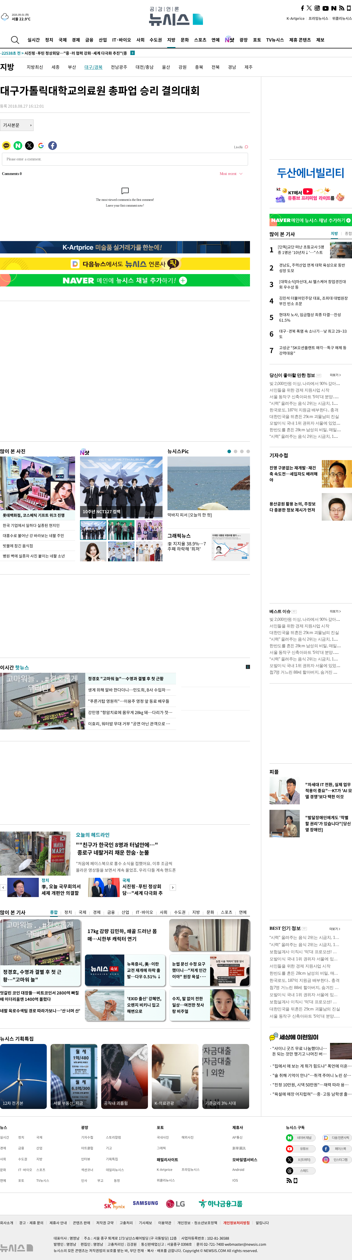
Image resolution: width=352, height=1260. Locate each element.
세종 (55, 67)
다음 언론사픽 (340, 1137)
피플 (274, 771)
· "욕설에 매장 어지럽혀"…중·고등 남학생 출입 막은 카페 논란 (311, 1094)
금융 (89, 39)
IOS (235, 1180)
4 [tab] (248, 451)
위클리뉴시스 (342, 18)
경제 (76, 39)
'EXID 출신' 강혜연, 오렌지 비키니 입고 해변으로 (144, 1005)
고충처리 (126, 1222)
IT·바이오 (121, 39)
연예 (215, 39)
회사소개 (6, 1222)
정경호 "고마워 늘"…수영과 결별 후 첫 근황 (125, 679)
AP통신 (237, 1137)
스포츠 (200, 39)
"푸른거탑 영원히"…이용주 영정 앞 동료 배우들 (128, 701)
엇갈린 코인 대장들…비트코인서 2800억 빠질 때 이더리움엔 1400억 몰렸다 (39, 996)
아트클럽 (87, 1148)
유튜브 (304, 1148)
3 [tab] (242, 451)
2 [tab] (235, 451)
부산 (72, 67)
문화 (185, 39)
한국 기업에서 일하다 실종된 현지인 (31, 525)
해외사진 (188, 1137)
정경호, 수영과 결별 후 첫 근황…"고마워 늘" (32, 975)
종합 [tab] (348, 233)
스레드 (304, 1170)
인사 (84, 1180)
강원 (182, 67)
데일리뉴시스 (115, 1169)
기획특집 (112, 1159)
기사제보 (145, 1222)
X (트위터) (304, 1159)
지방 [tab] (334, 233)
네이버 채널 (304, 1137)
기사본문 (11, 125)
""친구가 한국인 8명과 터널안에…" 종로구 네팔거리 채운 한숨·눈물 (117, 848)
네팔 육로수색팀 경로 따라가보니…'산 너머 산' (40, 1011)
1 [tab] (229, 451)
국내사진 (163, 1137)
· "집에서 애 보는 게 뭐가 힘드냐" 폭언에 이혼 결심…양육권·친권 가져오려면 (311, 1066)
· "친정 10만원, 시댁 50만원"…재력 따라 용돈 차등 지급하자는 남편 (311, 1084)
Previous (3, 887)
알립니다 (262, 1222)
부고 (100, 1180)
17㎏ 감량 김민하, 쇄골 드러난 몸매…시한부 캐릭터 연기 (122, 934)
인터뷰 (85, 1159)
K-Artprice (296, 18)
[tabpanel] (208, 491)
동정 (117, 1180)
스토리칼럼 (113, 1137)
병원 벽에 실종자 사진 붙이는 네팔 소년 (34, 556)
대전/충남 (145, 67)
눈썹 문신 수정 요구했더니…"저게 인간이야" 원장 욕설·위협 (189, 970)
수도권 (156, 39)
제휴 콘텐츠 (300, 39)
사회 (140, 39)
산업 (103, 39)
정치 (49, 39)
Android (238, 1169)
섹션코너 (87, 1169)
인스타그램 (340, 1159)
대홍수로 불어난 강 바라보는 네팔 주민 (33, 535)
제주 (248, 67)
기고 (109, 1148)
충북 (199, 67)
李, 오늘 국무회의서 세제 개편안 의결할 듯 (61, 893)
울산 (166, 67)
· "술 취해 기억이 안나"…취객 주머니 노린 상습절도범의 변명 (311, 1075)
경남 (232, 67)
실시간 (34, 39)
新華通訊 (239, 1148)
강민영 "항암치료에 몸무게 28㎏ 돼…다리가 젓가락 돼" (130, 712)
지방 (171, 39)
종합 (54, 912)
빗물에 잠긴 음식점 (18, 545)
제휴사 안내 (58, 1222)
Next (173, 887)
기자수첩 (279, 455)
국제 (63, 39)
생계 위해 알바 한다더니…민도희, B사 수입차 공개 (130, 690)
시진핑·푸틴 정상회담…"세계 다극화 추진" (142, 893)
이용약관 (164, 1222)
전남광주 (119, 67)
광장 (244, 39)
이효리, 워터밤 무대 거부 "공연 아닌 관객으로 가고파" (130, 724)
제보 (320, 39)
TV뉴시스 (275, 39)
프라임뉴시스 (318, 18)
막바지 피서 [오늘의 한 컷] (189, 515)
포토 (257, 39)
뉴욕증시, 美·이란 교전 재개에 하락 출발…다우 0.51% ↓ (144, 970)
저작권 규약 (105, 1222)
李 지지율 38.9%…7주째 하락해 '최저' (186, 546)
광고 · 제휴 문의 (31, 1222)
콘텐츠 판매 (81, 1222)
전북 (215, 67)
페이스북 (340, 1148)
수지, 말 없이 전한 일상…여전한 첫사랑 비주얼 (188, 1005)
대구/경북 (93, 67)
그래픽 (161, 1148)
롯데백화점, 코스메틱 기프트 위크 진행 (33, 515)
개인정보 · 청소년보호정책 (197, 1222)
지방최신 (35, 67)
